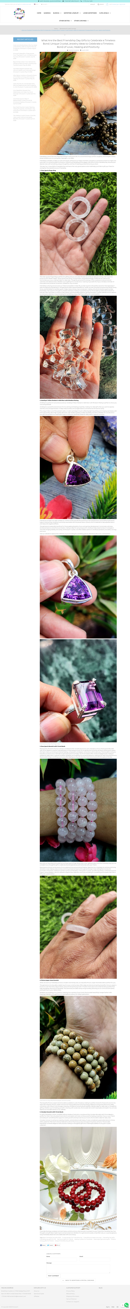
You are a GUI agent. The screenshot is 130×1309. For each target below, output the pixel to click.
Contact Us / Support (72, 1301)
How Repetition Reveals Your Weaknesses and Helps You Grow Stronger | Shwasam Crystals (23, 92)
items (117, 4)
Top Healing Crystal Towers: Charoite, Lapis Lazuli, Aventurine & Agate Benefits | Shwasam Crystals (24, 117)
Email (81, 1256)
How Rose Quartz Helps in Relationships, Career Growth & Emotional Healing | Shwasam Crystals (24, 100)
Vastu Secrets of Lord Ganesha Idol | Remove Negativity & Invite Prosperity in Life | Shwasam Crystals (24, 85)
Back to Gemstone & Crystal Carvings (79, 1280)
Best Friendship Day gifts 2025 (52, 1237)
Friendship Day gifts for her (48, 1239)
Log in (18, 4)
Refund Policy (70, 1293)
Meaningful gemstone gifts (102, 1239)
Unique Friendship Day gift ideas (64, 1241)
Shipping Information (72, 1296)
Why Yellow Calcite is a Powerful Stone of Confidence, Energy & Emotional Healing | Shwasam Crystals (25, 77)
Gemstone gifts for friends (65, 1239)
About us (36, 1291)
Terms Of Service (71, 1299)
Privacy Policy (70, 1291)
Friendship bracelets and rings (93, 1237)
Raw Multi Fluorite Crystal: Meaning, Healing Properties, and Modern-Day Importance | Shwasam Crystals (24, 108)
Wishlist (92, 4)
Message (49, 1263)
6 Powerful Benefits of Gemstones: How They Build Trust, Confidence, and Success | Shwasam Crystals (24, 55)
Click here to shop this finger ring (50, 744)
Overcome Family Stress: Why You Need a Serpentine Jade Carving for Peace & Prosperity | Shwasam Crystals (25, 46)
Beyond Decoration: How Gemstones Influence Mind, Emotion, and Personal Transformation (24, 63)
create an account (26, 4)
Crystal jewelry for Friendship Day (72, 1237)
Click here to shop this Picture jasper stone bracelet (55, 1100)
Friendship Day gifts (109, 1237)
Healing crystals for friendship (83, 1239)
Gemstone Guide (39, 1293)
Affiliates (36, 1296)
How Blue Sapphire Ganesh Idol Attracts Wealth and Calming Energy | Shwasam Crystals (24, 70)
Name (48, 1256)
